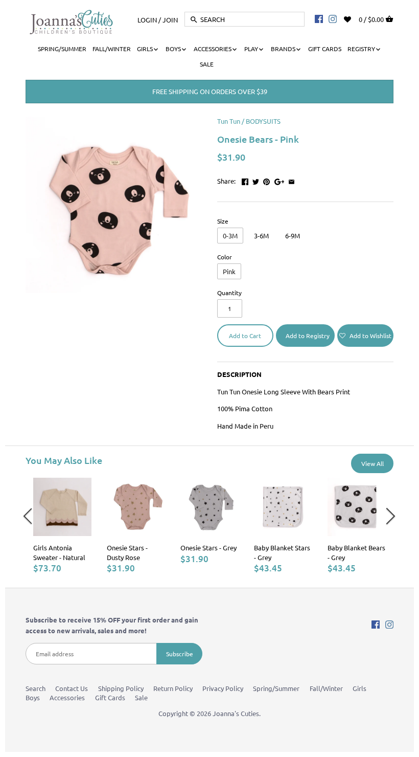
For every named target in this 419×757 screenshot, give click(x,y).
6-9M (292, 235)
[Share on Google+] (279, 179)
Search (35, 688)
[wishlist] (354, 18)
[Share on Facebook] (245, 179)
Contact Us (71, 688)
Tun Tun (228, 121)
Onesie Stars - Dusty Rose (127, 552)
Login (147, 19)
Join (170, 19)
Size (222, 221)
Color (224, 256)
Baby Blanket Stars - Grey (282, 552)
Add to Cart (245, 335)
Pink (229, 271)
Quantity (229, 292)
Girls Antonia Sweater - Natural (59, 552)
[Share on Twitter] (255, 179)
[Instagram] (333, 18)
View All (372, 463)
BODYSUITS (263, 121)
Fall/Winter (326, 688)
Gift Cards (110, 697)
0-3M (230, 235)
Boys (33, 697)
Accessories (67, 697)
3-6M (261, 235)
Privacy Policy (222, 688)
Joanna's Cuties (236, 713)
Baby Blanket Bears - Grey (356, 552)
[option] (62, 525)
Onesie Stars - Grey (208, 547)
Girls (359, 688)
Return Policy (173, 688)
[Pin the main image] (266, 179)
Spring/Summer (276, 688)
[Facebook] (319, 18)
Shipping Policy (121, 688)
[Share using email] (291, 179)
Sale (141, 697)
